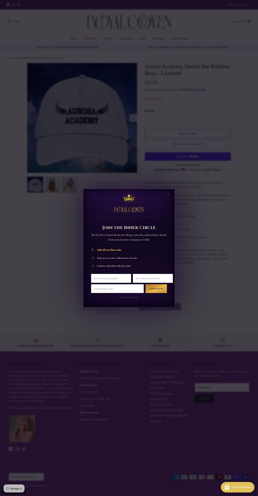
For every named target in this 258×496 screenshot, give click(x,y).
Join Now (156, 288)
